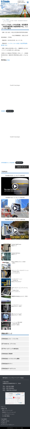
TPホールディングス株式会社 (11, 348)
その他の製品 (6, 416)
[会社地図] (15, 398)
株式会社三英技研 (7, 353)
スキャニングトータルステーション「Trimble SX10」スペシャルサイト (20, 272)
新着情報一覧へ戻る (21, 166)
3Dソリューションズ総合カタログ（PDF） (16, 314)
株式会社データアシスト (9, 368)
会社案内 (4, 419)
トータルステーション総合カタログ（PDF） (16, 305)
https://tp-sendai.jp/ (11, 390)
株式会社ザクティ (7, 363)
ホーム (3, 19)
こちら (8, 60)
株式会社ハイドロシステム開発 (11, 358)
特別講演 (3, 111)
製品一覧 (4, 408)
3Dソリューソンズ (7, 410)
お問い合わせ (5, 421)
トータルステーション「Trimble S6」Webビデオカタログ (16, 280)
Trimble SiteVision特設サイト (15, 253)
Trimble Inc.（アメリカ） (9, 343)
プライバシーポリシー (8, 424)
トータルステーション (8, 414)
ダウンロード (10, 111)
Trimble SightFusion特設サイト (16, 245)
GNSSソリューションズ (9, 412)
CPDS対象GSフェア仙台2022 (8, 162)
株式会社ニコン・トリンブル (10, 338)
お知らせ (7, 19)
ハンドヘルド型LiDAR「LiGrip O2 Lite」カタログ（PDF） (16, 324)
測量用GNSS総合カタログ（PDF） (19, 296)
